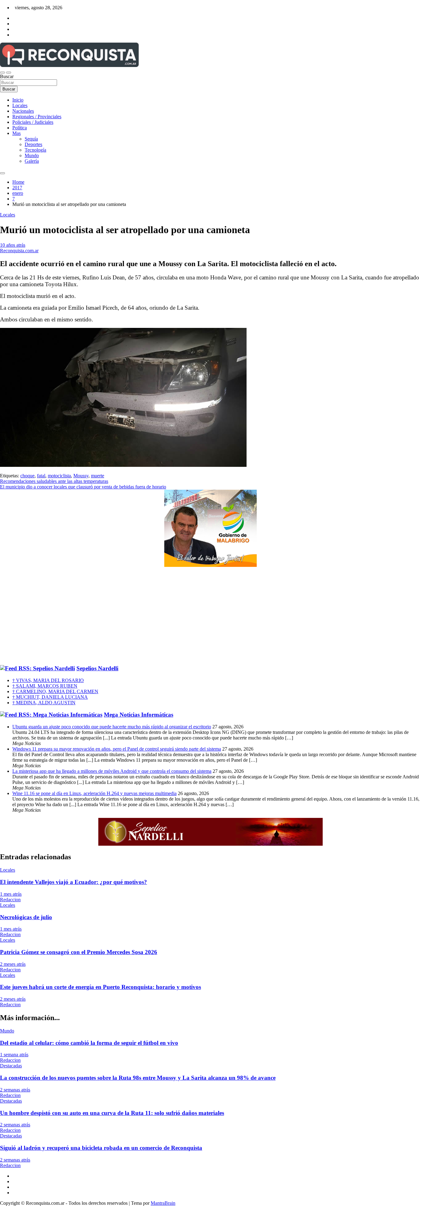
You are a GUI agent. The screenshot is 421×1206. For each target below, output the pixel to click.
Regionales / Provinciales (36, 116)
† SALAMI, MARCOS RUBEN (44, 686)
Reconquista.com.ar (19, 250)
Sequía (31, 138)
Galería (32, 161)
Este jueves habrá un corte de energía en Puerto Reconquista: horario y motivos (100, 987)
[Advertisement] (210, 616)
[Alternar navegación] (2, 72)
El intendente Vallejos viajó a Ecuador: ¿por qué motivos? (73, 882)
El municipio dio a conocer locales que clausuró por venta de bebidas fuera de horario (83, 486)
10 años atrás (12, 245)
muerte (97, 475)
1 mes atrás (11, 894)
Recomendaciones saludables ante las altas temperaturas (54, 481)
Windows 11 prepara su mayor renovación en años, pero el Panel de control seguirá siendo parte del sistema (116, 749)
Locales (19, 105)
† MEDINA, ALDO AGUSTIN (44, 702)
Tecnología (35, 150)
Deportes (33, 144)
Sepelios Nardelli (97, 668)
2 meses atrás (13, 964)
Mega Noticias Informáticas (138, 714)
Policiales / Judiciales (32, 122)
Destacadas (11, 1065)
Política (19, 127)
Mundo (32, 155)
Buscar (7, 76)
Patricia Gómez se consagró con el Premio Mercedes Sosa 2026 (78, 952)
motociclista (59, 475)
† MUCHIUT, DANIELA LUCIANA (50, 697)
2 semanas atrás (15, 1089)
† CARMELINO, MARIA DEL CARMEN (55, 691)
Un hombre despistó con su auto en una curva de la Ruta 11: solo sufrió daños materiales (112, 1113)
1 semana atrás (14, 1054)
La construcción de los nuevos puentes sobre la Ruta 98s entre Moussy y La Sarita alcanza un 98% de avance (138, 1077)
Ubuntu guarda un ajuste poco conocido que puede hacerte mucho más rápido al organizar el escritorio (111, 726)
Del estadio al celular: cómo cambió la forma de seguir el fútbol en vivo (89, 1043)
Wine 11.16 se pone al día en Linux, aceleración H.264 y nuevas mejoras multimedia (94, 793)
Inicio (17, 100)
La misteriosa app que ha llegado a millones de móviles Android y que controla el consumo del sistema (111, 771)
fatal (41, 475)
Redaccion (10, 899)
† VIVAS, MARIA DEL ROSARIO (48, 680)
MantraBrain (163, 1203)
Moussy (80, 475)
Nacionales (23, 111)
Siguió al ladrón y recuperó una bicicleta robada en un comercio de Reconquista (101, 1148)
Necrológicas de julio (26, 917)
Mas (16, 133)
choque (27, 475)
